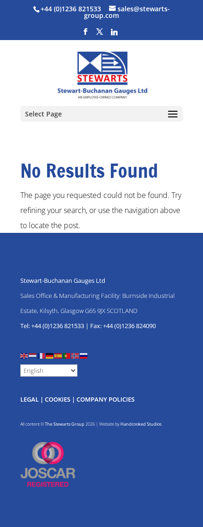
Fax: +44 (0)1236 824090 (123, 325)
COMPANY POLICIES (105, 399)
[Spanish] (58, 355)
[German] (50, 355)
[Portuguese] (67, 355)
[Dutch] (33, 355)
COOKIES (57, 399)
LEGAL (29, 399)
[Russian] (84, 355)
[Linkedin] (114, 35)
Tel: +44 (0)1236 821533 (52, 325)
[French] (41, 355)
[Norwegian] (75, 355)
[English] (24, 355)
